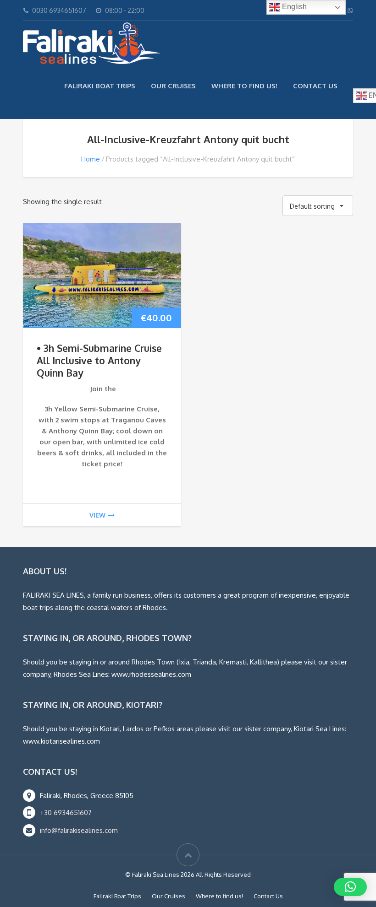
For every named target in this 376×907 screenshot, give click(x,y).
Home (90, 159)
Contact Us (315, 85)
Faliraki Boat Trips (99, 85)
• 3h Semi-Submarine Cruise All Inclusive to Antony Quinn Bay (99, 360)
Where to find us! (244, 85)
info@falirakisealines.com (79, 830)
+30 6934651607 (66, 812)
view (97, 515)
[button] (350, 887)
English (293, 7)
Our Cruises (173, 85)
